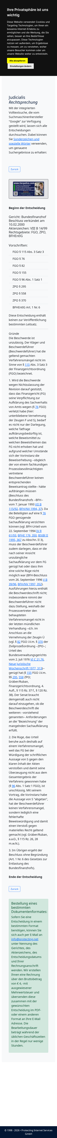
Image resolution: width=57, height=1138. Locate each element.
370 (40, 642)
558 (21, 677)
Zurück (14, 169)
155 (29, 673)
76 (36, 407)
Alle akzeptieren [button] (17, 60)
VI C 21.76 (37, 659)
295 (14, 677)
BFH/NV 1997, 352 (30, 584)
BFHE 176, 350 (27, 535)
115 (27, 365)
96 (13, 786)
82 (18, 642)
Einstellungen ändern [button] (20, 66)
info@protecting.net (24, 939)
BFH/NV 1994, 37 (30, 509)
